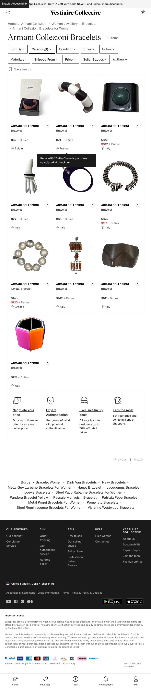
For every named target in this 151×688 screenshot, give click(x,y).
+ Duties (22, 140)
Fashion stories (132, 562)
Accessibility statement (20, 593)
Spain (65, 663)
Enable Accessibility (15, 4)
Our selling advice (75, 544)
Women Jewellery (65, 23)
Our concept (14, 536)
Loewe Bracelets (37, 492)
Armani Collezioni (34, 23)
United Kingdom (23, 663)
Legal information (48, 593)
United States (41, 663)
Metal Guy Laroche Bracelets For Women (40, 487)
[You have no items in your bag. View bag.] (143, 12)
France (8, 663)
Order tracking (45, 538)
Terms (65, 593)
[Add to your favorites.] (47, 126)
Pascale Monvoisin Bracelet (75, 497)
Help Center (103, 536)
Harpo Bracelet (89, 487)
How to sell (75, 536)
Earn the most (123, 410)
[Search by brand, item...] (8, 12)
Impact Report (132, 550)
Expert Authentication (57, 412)
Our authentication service (49, 550)
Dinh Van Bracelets (82, 482)
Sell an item (75, 551)
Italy (73, 663)
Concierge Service (13, 544)
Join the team (132, 556)
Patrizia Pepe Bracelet (119, 497)
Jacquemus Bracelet (123, 487)
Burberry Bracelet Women (41, 482)
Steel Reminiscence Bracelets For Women (50, 507)
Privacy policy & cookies (87, 593)
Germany (55, 663)
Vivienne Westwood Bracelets (111, 507)
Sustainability (131, 544)
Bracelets (89, 23)
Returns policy (45, 562)
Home (12, 23)
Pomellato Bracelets (102, 502)
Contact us (102, 542)
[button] (143, 12)
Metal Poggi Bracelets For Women (55, 502)
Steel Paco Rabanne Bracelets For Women (89, 492)
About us (128, 539)
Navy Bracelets (114, 482)
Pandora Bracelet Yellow (29, 497)
